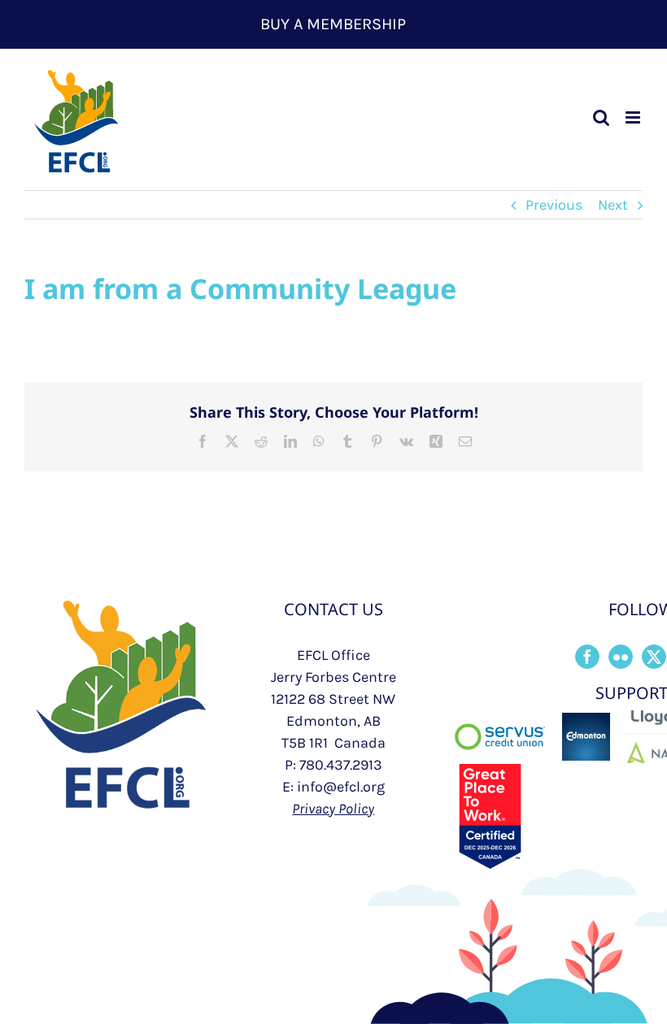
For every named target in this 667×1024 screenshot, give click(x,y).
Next (613, 205)
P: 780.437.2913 (333, 765)
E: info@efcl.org (333, 787)
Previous (553, 205)
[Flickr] (620, 656)
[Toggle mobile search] (601, 117)
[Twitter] (654, 656)
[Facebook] (587, 656)
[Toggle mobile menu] (634, 117)
